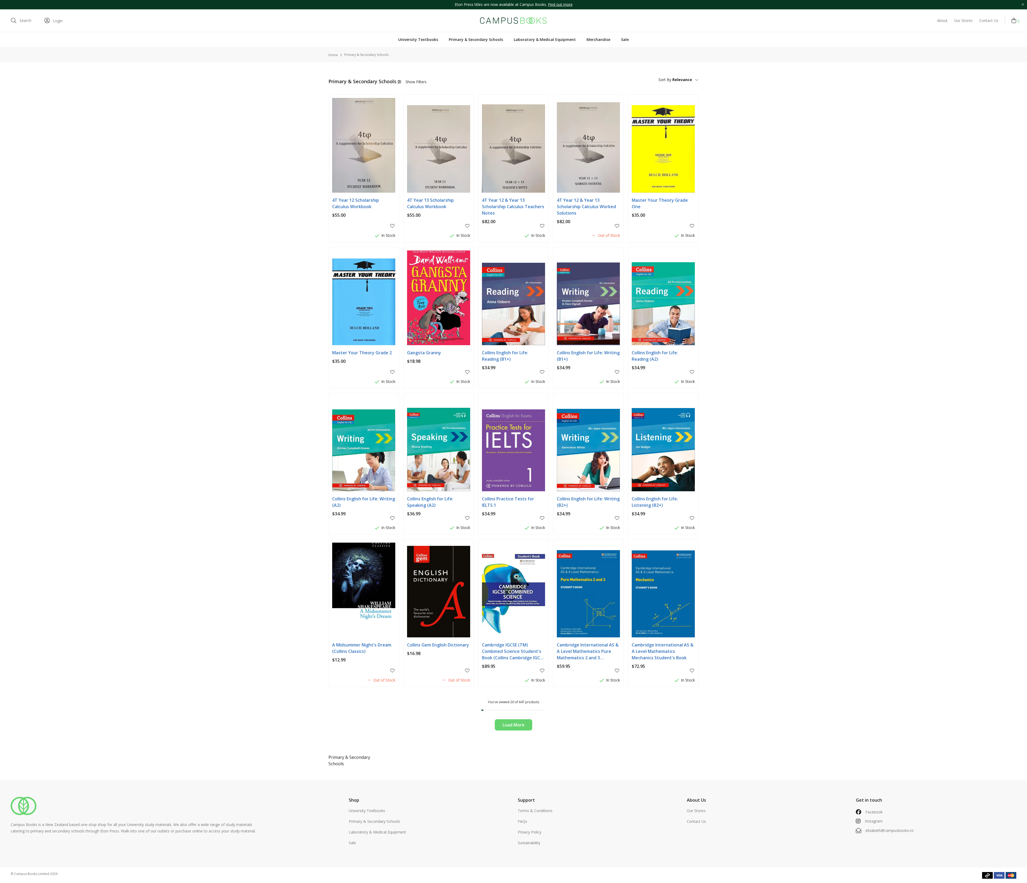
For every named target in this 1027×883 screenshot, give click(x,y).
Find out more (560, 4)
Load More (513, 725)
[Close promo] (1022, 4)
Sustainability (529, 842)
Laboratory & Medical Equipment (545, 39)
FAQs (522, 821)
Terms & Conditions (535, 810)
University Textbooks (418, 39)
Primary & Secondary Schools (476, 39)
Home (333, 55)
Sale (625, 39)
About (942, 20)
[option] (513, 4)
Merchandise (598, 39)
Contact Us (988, 20)
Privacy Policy (529, 832)
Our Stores (963, 20)
